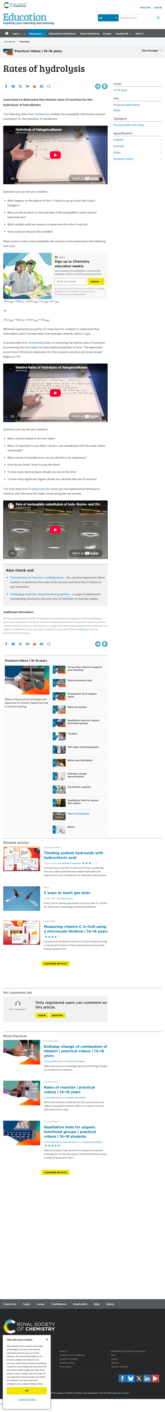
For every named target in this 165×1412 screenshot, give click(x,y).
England (118, 139)
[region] (27, 1372)
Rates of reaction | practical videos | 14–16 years (69, 1089)
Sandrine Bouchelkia (75, 1061)
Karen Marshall (54, 1061)
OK (26, 1390)
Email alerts (80, 1304)
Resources (10, 41)
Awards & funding (67, 1362)
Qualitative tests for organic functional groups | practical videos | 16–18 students (70, 1132)
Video (116, 110)
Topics (26, 1304)
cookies (125, 1392)
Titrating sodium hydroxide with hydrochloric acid (73, 855)
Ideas (46, 887)
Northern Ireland (123, 159)
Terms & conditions (119, 1366)
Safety (110, 1304)
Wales (117, 152)
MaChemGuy (42, 114)
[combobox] (140, 17)
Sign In (158, 7)
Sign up (95, 281)
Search (158, 17)
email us (81, 629)
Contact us (9, 1304)
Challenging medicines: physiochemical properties (40, 594)
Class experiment (52, 847)
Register (145, 7)
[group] (139, 33)
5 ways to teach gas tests (67, 892)
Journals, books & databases (72, 1355)
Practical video (51, 1041)
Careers (114, 1359)
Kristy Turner (67, 898)
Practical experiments (126, 105)
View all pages (150, 50)
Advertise (115, 1362)
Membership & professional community (128, 1351)
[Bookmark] (105, 86)
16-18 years (120, 90)
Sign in (42, 1015)
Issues (41, 1304)
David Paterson (70, 1142)
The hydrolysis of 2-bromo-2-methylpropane (36, 577)
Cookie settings (26, 1399)
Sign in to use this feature (92, 79)
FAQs (97, 1304)
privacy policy (79, 294)
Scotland (118, 146)
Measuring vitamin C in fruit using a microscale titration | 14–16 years (76, 929)
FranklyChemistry (39, 489)
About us (63, 1351)
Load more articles (55, 963)
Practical (24, 41)
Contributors (59, 1304)
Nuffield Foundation (71, 863)
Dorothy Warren (54, 1097)
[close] (107, 79)
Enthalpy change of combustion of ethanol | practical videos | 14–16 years (75, 1051)
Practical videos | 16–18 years (26, 660)
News (113, 1355)
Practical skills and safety (128, 125)
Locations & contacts (68, 1359)
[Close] (46, 1339)
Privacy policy (65, 1366)
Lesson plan (49, 921)
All (100, 17)
